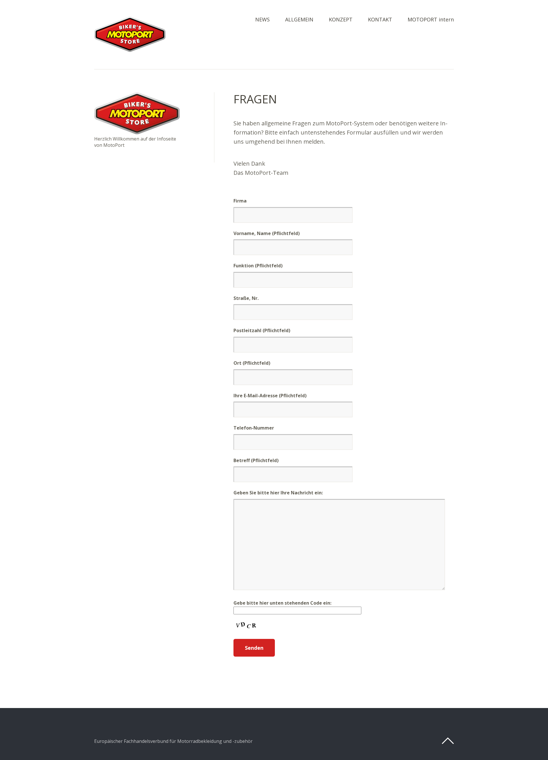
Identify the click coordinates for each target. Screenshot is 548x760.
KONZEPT (340, 20)
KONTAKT (380, 20)
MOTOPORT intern (431, 20)
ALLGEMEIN (299, 20)
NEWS (262, 20)
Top (448, 740)
